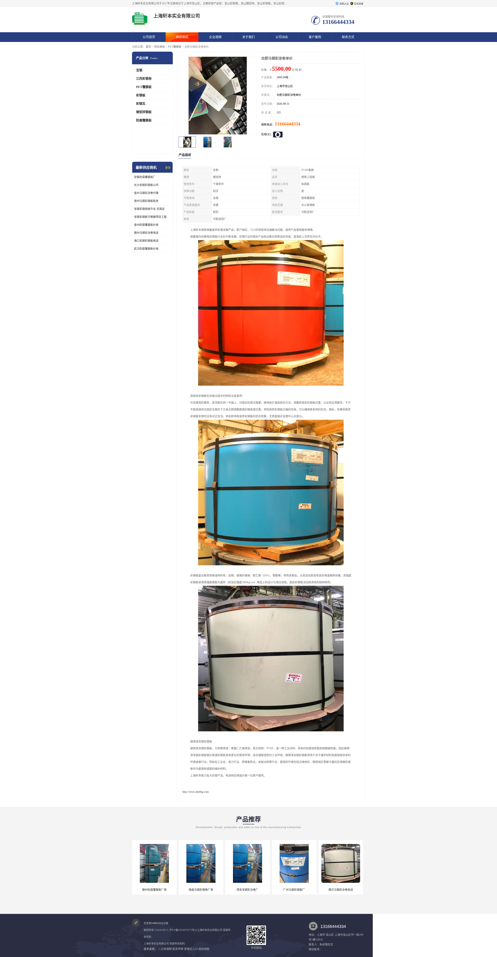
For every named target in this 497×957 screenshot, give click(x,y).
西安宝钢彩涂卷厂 (154, 889)
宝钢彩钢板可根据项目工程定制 (152, 216)
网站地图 (203, 948)
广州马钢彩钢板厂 (201, 889)
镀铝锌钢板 (144, 112)
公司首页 (149, 37)
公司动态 (281, 37)
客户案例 (315, 37)
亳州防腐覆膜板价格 (146, 224)
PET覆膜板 (174, 46)
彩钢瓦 (140, 103)
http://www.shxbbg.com (195, 791)
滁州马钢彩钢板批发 (146, 200)
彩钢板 (140, 95)
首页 (148, 46)
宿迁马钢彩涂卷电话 (247, 889)
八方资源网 (165, 948)
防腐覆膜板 (144, 120)
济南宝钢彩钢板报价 (340, 889)
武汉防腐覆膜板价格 (146, 248)
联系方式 (348, 37)
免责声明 (177, 948)
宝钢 (139, 70)
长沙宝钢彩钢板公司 (146, 185)
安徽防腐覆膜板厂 (145, 177)
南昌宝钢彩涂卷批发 (294, 889)
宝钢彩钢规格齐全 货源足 (149, 208)
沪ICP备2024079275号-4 (182, 929)
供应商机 (182, 37)
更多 (168, 167)
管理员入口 (191, 948)
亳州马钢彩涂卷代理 (146, 192)
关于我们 (248, 37)
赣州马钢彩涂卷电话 (146, 232)
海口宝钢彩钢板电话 (146, 240)
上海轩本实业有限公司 (209, 929)
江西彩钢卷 (144, 78)
